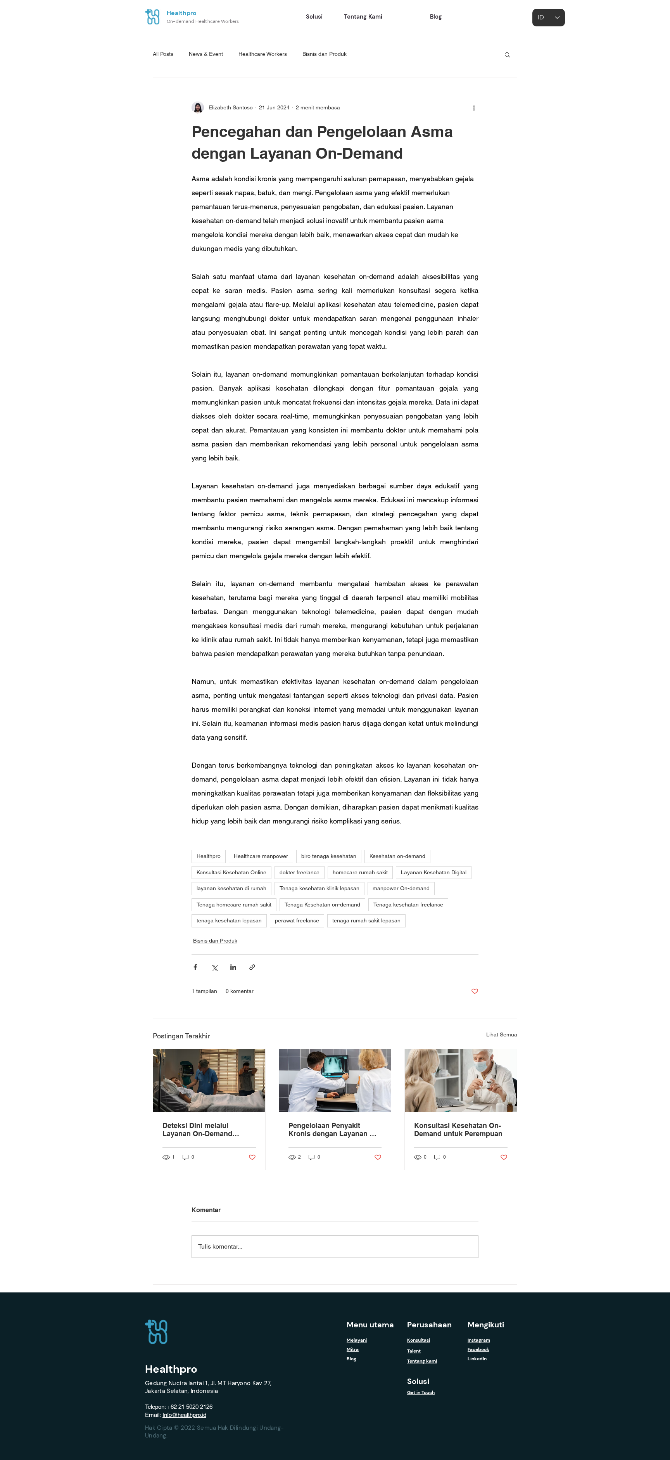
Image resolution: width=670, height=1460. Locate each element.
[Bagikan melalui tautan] (252, 967)
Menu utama (370, 1325)
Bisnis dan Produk (324, 54)
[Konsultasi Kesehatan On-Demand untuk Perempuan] (461, 1080)
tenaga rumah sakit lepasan (366, 920)
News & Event (206, 54)
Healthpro (182, 13)
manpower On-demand (401, 888)
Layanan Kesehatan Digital (433, 872)
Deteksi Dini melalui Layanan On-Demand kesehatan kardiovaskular (205, 1129)
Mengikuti (486, 1325)
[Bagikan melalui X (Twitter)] (214, 967)
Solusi (418, 1381)
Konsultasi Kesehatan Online (231, 872)
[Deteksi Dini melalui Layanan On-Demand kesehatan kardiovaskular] (209, 1080)
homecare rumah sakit (360, 872)
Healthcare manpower (261, 856)
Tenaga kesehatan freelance (408, 904)
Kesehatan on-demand (397, 856)
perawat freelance (297, 920)
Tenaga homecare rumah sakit (234, 904)
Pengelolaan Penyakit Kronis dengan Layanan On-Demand (335, 1129)
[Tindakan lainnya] (473, 107)
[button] (507, 54)
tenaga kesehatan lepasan (229, 920)
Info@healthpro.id (184, 1415)
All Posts (163, 54)
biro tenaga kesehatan (328, 856)
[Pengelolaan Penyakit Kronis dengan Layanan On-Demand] (335, 1080)
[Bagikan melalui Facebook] (195, 967)
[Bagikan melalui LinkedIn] (233, 967)
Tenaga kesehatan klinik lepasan (319, 888)
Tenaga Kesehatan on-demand (322, 904)
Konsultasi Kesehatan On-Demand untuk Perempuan (458, 1129)
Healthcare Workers (262, 54)
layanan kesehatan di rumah (231, 888)
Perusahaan (429, 1325)
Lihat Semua (501, 1034)
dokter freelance (299, 872)
